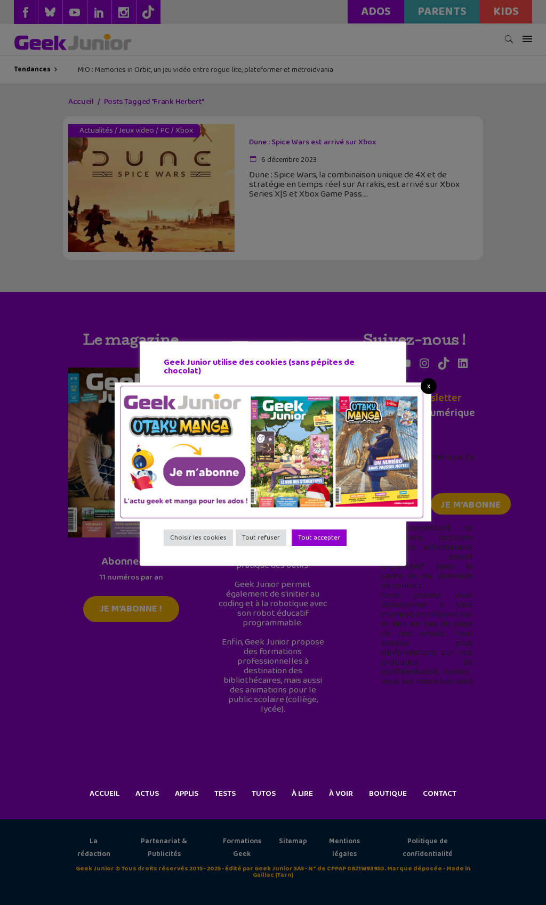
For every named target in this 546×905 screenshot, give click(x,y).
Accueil (104, 793)
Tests (225, 793)
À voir (341, 793)
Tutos (264, 793)
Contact (439, 793)
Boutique (388, 793)
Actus (147, 793)
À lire (302, 793)
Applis (186, 793)
